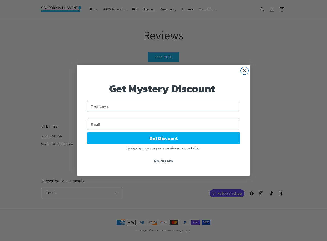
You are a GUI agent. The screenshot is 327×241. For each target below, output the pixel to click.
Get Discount (163, 138)
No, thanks (163, 161)
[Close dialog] (244, 71)
